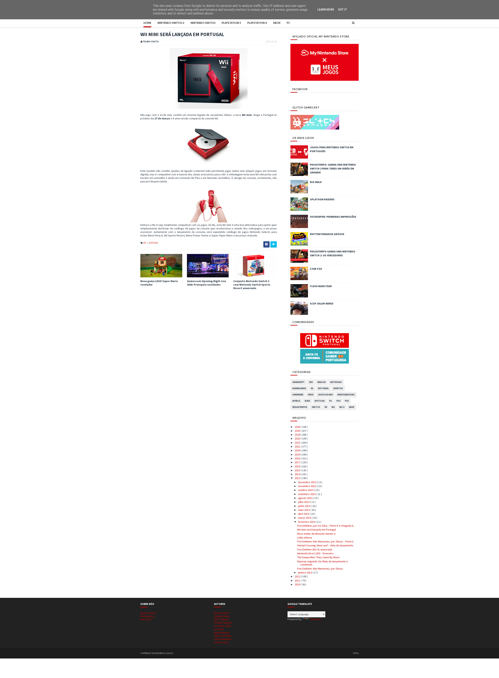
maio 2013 (304, 510)
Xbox (276, 22)
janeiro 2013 (305, 572)
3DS (311, 382)
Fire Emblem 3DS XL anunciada (314, 549)
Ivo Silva (219, 629)
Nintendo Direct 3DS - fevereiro (315, 553)
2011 (298, 580)
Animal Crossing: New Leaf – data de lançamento (325, 545)
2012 (298, 576)
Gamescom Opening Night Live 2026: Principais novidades (206, 282)
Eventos (338, 388)
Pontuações (147, 616)
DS (312, 388)
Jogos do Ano (325, 394)
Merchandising (346, 394)
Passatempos (299, 407)
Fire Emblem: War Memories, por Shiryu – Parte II (325, 541)
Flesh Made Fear (321, 286)
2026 (298, 427)
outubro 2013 (306, 490)
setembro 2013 (307, 494)
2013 (298, 478)
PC (288, 22)
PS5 (347, 400)
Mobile (296, 400)
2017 (298, 462)
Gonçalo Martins (223, 622)
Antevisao (336, 382)
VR (326, 407)
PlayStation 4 (257, 22)
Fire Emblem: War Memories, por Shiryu (320, 568)
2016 (298, 466)
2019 (298, 454)
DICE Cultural (221, 619)
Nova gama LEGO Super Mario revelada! (159, 282)
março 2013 (305, 517)
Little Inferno (304, 537)
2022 (298, 442)
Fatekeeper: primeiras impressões (333, 216)
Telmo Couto (221, 642)
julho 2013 (304, 502)
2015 (298, 470)
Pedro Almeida (222, 639)
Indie (310, 394)
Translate (315, 619)
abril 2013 (304, 514)
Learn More (325, 9)
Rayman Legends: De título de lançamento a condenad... (322, 563)
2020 (298, 450)
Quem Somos (148, 613)
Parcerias (145, 619)
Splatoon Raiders (322, 199)
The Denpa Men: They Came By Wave (318, 557)
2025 (298, 430)
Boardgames (299, 388)
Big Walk (316, 182)
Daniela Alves (221, 616)
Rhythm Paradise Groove (327, 234)
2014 (298, 474)
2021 (298, 446)
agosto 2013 (305, 498)
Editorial (323, 388)
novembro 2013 (307, 486)
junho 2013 (304, 506)
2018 (298, 458)
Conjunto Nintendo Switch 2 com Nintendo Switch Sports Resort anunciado (251, 284)
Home (147, 22)
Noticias (153, 242)
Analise (321, 382)
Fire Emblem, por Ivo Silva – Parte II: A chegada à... (326, 525)
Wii (333, 407)
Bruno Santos (222, 613)
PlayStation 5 (231, 22)
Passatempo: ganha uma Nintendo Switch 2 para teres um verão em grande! (333, 168)
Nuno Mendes (222, 632)
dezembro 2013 (307, 482)
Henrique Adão (222, 626)
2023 (298, 438)
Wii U (341, 407)
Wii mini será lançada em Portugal (316, 529)
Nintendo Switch (203, 22)
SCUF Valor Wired (321, 303)
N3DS (307, 400)
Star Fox (316, 269)
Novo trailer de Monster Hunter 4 (316, 533)
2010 (298, 584)
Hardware (297, 394)
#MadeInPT (298, 382)
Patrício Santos (223, 635)
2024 (298, 434)
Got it (342, 9)
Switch (316, 407)
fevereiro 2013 (307, 522)
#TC (145, 242)
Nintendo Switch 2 (170, 22)
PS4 (338, 400)
